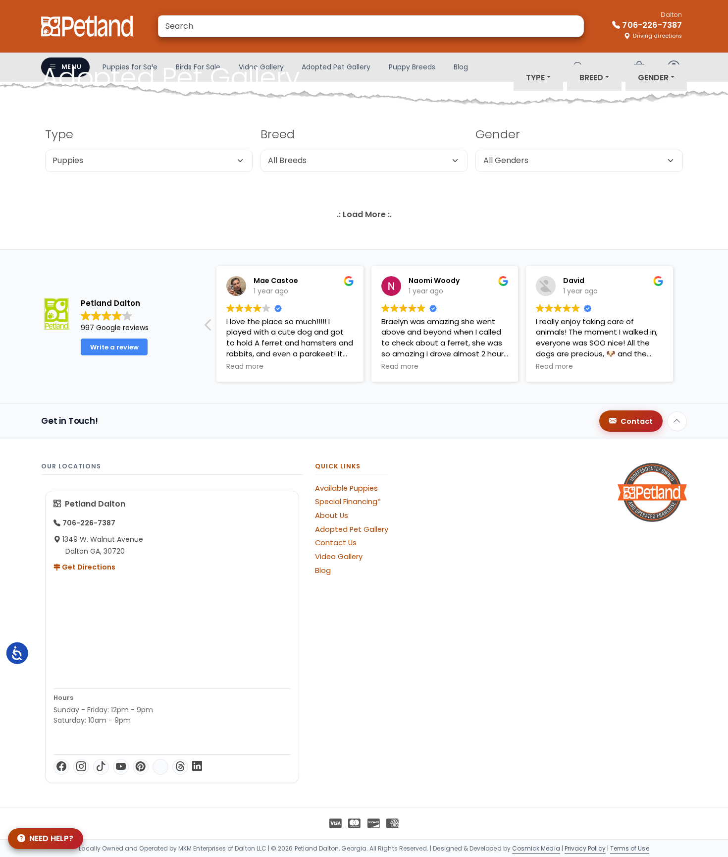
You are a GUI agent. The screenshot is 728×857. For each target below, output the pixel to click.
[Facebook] (61, 767)
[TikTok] (101, 767)
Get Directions (87, 567)
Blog (323, 570)
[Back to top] (677, 421)
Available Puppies (346, 488)
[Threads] (180, 767)
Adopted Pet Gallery (351, 529)
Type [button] (535, 77)
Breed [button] (591, 77)
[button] (208, 328)
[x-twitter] (160, 767)
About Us (331, 515)
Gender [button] (653, 77)
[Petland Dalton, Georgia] (87, 26)
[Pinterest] (141, 767)
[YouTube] (121, 767)
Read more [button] (244, 366)
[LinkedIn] (197, 767)
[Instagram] (81, 767)
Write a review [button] (114, 347)
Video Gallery (339, 557)
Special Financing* (348, 502)
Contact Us (336, 543)
